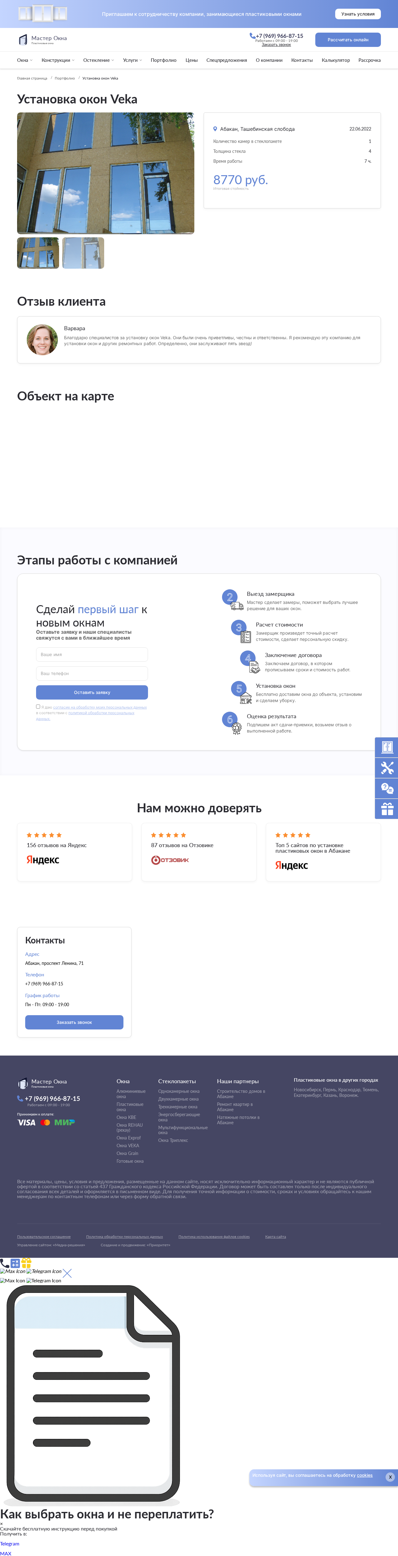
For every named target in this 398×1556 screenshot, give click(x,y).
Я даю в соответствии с (91, 713)
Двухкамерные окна (178, 1099)
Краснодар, (349, 1089)
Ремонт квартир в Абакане (235, 1107)
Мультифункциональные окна (183, 1130)
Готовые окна (130, 1161)
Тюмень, (371, 1089)
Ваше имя (51, 654)
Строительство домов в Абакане (241, 1093)
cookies (365, 1475)
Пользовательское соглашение (44, 1236)
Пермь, (330, 1089)
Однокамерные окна (179, 1091)
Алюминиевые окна (131, 1093)
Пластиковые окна (130, 1107)
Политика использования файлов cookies (214, 1236)
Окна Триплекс (173, 1140)
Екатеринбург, (308, 1095)
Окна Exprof (129, 1137)
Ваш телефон (55, 673)
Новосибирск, (308, 1089)
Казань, (330, 1095)
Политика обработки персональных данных (124, 1236)
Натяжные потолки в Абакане (238, 1120)
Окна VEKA (128, 1145)
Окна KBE (126, 1117)
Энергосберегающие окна (179, 1117)
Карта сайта (275, 1236)
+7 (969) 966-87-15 (44, 983)
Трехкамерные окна (177, 1106)
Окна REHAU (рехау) (130, 1127)
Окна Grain (127, 1153)
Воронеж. (349, 1095)
